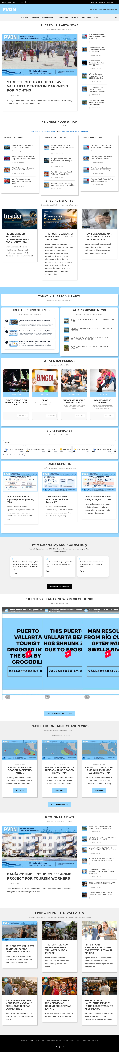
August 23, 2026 (96, 864)
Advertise (110, 2)
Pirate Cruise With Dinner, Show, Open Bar (16, 402)
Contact (95, 1040)
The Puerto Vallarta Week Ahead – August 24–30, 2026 (59, 237)
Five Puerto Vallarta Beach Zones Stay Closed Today (101, 169)
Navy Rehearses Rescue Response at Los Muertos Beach (21, 181)
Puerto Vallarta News (59, 25)
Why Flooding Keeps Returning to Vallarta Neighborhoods (96, 102)
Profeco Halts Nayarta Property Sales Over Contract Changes (102, 871)
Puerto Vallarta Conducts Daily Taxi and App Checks (96, 63)
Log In (96, 17)
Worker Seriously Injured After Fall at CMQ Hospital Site (96, 76)
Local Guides (63, 17)
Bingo (45, 400)
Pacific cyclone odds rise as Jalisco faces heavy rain (59, 770)
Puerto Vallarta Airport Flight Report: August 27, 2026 (20, 499)
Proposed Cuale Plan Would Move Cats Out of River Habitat (62, 184)
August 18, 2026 (19, 186)
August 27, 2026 (14, 95)
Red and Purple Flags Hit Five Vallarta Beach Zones (102, 180)
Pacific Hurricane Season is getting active (20, 770)
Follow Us (102, 2)
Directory (75, 17)
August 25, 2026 (19, 151)
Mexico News (86, 17)
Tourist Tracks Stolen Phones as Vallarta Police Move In (22, 147)
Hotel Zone (65, 131)
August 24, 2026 (20, 764)
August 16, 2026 (99, 764)
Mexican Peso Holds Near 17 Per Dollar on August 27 (57, 499)
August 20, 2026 (59, 764)
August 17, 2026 (96, 887)
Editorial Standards (57, 1040)
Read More (20, 790)
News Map (35, 17)
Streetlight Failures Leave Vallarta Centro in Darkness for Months (37, 86)
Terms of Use (26, 1040)
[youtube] (25, 2)
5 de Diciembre (45, 131)
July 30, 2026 (57, 188)
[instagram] (29, 2)
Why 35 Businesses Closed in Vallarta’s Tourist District (23, 169)
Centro (52, 131)
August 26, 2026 (96, 55)
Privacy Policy (40, 1040)
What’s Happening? (48, 17)
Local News (24, 17)
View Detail (22, 415)
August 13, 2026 (98, 184)
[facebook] (18, 2)
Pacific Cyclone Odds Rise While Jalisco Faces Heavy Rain (99, 770)
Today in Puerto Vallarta (59, 296)
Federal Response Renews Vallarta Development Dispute (97, 89)
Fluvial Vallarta (84, 131)
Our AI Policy (74, 1040)
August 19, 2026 (19, 173)
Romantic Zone (35, 131)
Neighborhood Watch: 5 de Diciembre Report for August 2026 (61, 161)
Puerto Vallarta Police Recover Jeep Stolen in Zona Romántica (23, 158)
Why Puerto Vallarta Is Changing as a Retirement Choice (20, 949)
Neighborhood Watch (59, 121)
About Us (86, 1040)
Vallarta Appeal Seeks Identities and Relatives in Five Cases (97, 50)
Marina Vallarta (74, 131)
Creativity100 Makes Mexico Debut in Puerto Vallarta (101, 158)
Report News (94, 2)
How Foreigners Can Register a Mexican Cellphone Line (98, 237)
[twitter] (22, 2)
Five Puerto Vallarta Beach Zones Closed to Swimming (97, 36)
